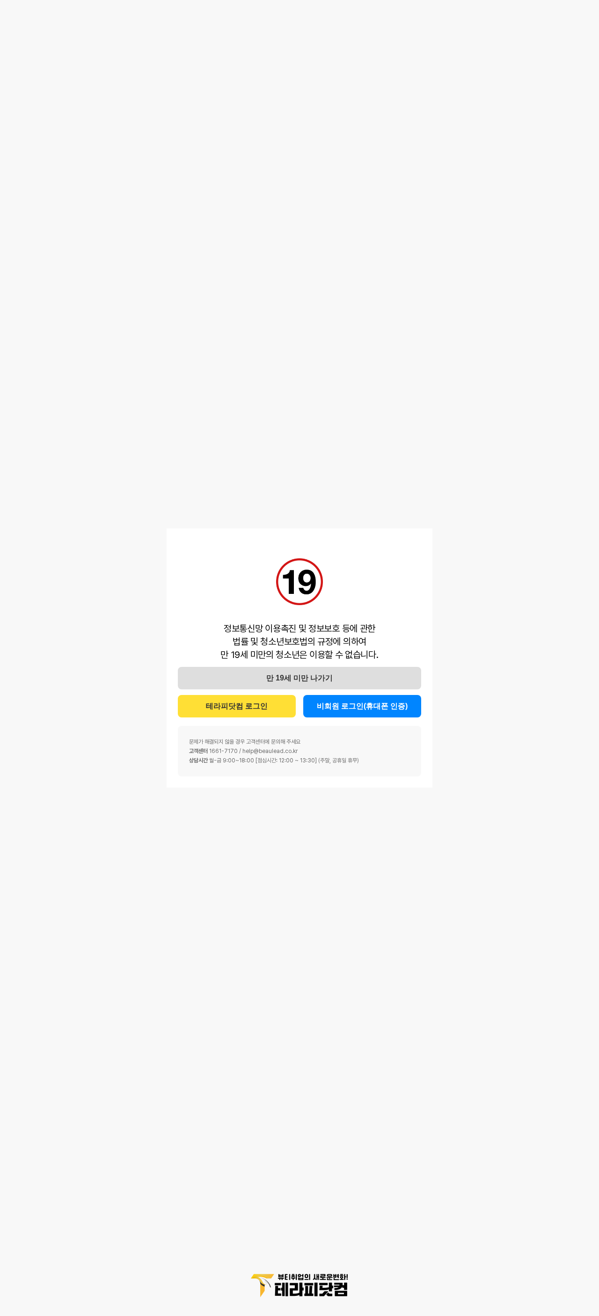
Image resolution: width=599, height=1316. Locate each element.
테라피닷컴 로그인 (237, 706)
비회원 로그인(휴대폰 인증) (362, 706)
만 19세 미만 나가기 (299, 678)
